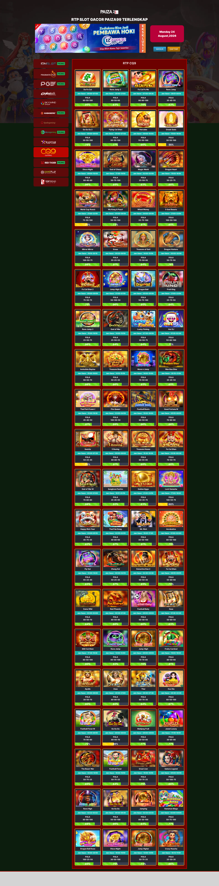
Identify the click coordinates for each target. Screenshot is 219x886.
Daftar (174, 49)
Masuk (159, 49)
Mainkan (87, 87)
